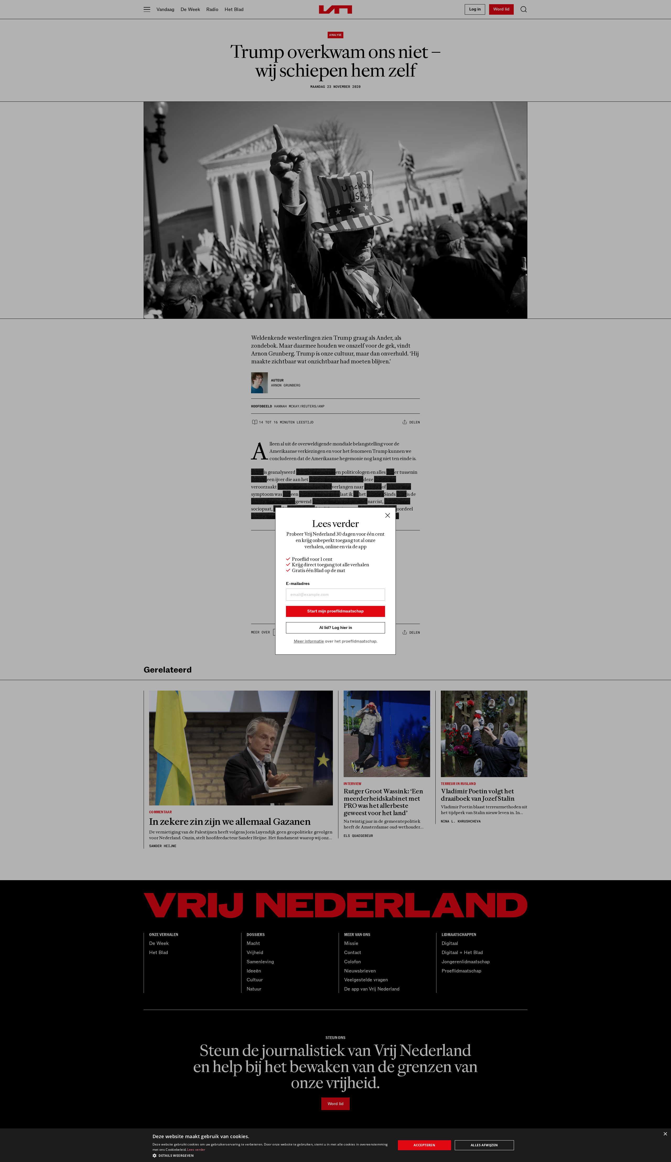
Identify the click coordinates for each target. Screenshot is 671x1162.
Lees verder (196, 1149)
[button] (271, 1155)
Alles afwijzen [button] (484, 1145)
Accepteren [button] (424, 1145)
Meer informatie (309, 641)
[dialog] (335, 1145)
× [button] (665, 1134)
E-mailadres (298, 583)
